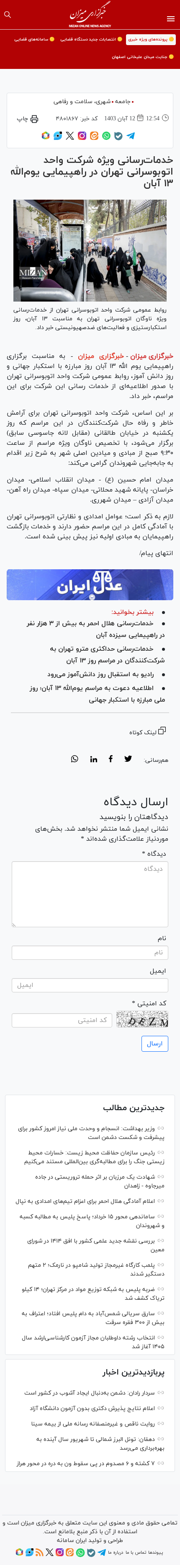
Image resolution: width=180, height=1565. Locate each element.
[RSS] (40, 1555)
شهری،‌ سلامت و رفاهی (82, 102)
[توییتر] (70, 138)
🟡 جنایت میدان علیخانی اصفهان (143, 57)
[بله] (118, 139)
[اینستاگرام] (82, 138)
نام (162, 938)
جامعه (123, 102)
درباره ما (115, 1552)
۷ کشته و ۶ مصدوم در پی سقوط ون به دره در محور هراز (86, 1464)
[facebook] (111, 760)
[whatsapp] (74, 760)
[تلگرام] (130, 138)
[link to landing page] (90, 14)
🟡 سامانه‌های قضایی (34, 39)
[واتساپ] (106, 138)
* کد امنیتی (149, 1003)
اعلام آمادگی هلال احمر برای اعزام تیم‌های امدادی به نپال (85, 1201)
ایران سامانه (72, 1541)
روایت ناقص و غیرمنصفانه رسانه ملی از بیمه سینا (93, 1424)
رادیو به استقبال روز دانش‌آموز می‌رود (100, 674)
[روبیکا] (45, 138)
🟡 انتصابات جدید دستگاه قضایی (91, 39)
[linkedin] (93, 760)
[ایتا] (94, 138)
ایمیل (158, 971)
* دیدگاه (154, 854)
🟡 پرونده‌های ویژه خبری (151, 39)
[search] (7, 14)
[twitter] (128, 760)
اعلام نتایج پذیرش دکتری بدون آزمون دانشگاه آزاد (92, 1409)
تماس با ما (136, 1552)
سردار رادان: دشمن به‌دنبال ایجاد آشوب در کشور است (89, 1393)
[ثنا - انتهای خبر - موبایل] (90, 585)
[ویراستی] (58, 138)
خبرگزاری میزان (151, 356)
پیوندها (155, 1552)
